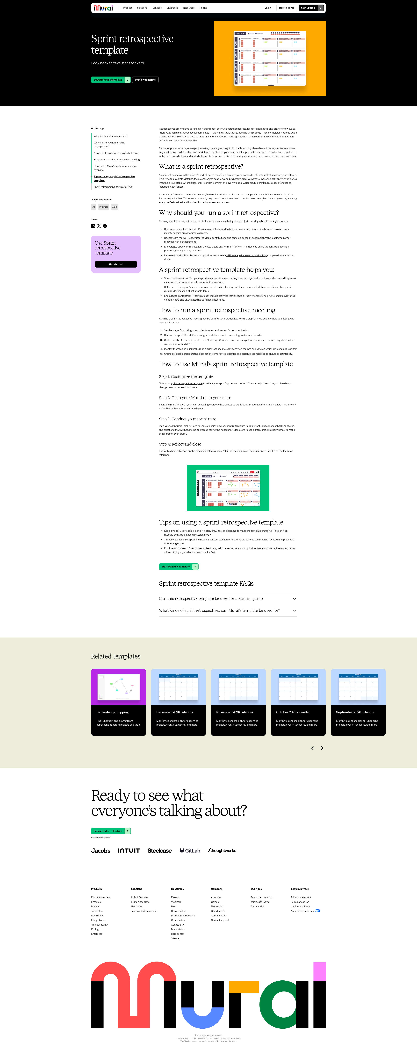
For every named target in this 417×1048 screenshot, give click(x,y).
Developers (97, 915)
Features (96, 902)
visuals (188, 530)
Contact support (220, 920)
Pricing (95, 929)
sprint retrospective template (186, 383)
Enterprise (96, 933)
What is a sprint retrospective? (110, 136)
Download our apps (262, 897)
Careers (215, 902)
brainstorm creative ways (243, 179)
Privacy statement (301, 897)
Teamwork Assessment (144, 911)
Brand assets (218, 911)
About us (216, 897)
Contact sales (218, 915)
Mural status (178, 929)
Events (175, 897)
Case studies (178, 920)
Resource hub (178, 911)
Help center (177, 933)
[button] (128, 7)
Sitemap (175, 938)
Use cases (136, 906)
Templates (96, 911)
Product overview (100, 897)
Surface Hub (258, 906)
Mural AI (95, 906)
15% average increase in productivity (246, 255)
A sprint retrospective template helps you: (116, 153)
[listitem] (118, 702)
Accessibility (178, 924)
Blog (173, 906)
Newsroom (217, 906)
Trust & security (99, 924)
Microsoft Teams (260, 902)
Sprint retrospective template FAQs (113, 187)
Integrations (97, 920)
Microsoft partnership (183, 915)
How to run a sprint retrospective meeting (117, 159)
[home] (103, 7)
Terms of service (300, 902)
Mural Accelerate (140, 902)
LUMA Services (139, 897)
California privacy (300, 906)
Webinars (176, 902)
